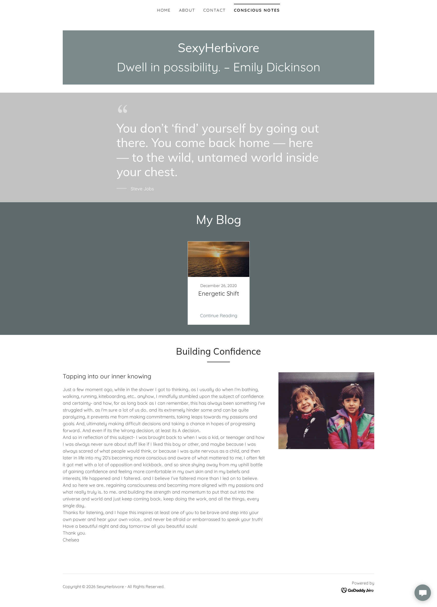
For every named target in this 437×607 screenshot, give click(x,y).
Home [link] (164, 10)
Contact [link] (214, 10)
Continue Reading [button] (218, 315)
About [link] (187, 10)
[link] (218, 50)
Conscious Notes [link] (257, 10)
